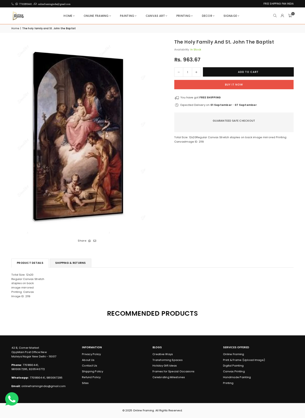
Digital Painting (233, 366)
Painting (127, 16)
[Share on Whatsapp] (89, 241)
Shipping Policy (92, 371)
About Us (88, 360)
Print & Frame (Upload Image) (244, 360)
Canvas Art (155, 16)
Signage (230, 16)
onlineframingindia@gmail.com (43, 386)
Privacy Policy (91, 354)
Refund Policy (91, 377)
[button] (290, 16)
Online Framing (96, 16)
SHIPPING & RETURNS (70, 263)
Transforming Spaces (167, 360)
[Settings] (282, 16)
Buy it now (234, 84)
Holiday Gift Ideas (164, 366)
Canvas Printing (234, 371)
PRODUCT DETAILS (30, 263)
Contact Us (89, 366)
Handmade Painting (237, 377)
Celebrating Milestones (168, 377)
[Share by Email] (94, 241)
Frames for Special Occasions (173, 371)
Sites (85, 383)
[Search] (275, 16)
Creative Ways (162, 354)
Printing (183, 16)
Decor (207, 16)
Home (67, 16)
